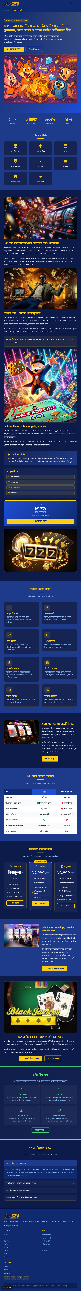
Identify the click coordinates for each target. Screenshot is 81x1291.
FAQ (43, 1247)
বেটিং (5, 1238)
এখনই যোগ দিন (15, 49)
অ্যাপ (5, 1254)
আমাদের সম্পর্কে (46, 1235)
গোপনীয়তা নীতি (64, 461)
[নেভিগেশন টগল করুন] (74, 4)
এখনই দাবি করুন (41, 521)
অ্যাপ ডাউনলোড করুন (56, 968)
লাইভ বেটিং (14, 493)
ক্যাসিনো (6, 1244)
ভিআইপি (6, 1241)
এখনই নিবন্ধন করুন (32, 1058)
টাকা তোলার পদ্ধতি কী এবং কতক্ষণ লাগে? (21, 1183)
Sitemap (44, 1250)
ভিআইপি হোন (14, 482)
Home (6, 10)
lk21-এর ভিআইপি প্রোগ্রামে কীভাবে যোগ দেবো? (22, 1197)
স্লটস (5, 1257)
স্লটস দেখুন (51, 758)
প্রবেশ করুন (7, 1270)
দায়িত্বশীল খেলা (46, 1244)
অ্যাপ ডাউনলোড (15, 487)
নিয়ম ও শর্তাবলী (46, 1238)
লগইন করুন (35, 49)
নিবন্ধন (6, 1266)
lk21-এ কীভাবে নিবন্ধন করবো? (16, 1163)
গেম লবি (6, 1250)
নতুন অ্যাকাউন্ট (15, 477)
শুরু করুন (15, 903)
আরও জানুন (65, 905)
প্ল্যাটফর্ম (6, 1247)
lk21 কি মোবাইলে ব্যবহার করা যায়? (18, 1190)
